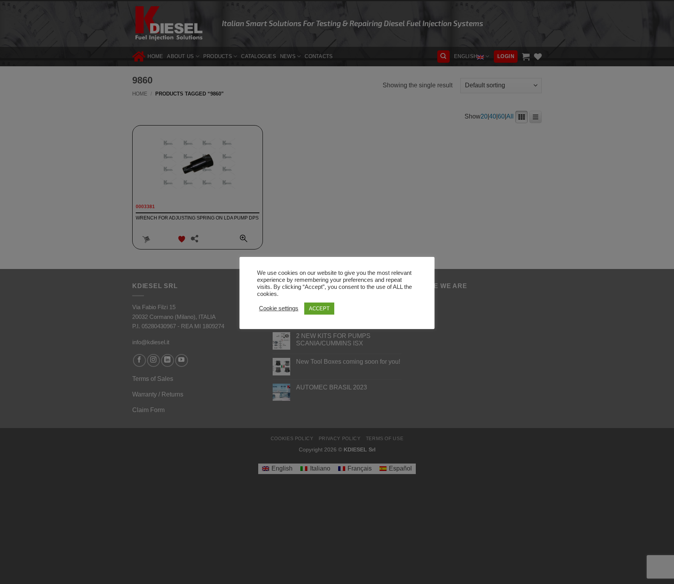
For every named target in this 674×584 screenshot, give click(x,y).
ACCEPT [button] (319, 308)
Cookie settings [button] (278, 308)
